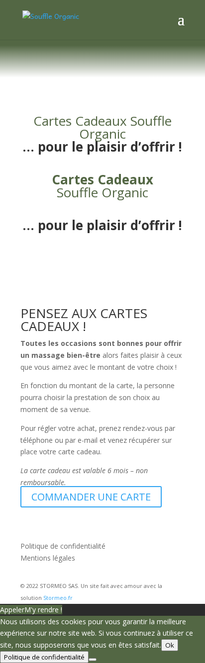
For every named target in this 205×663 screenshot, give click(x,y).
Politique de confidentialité (62, 546)
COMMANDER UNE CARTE (91, 496)
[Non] (93, 659)
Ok (169, 645)
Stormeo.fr (58, 597)
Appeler (12, 609)
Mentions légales (47, 558)
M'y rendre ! (43, 609)
